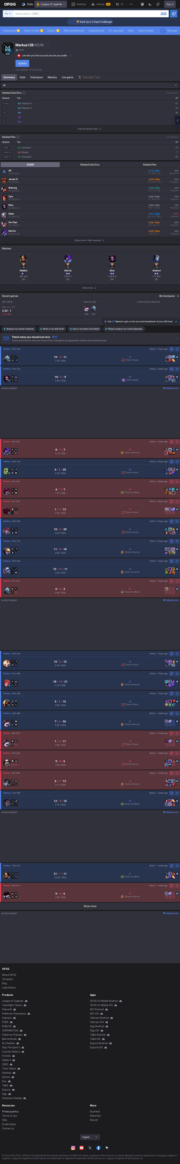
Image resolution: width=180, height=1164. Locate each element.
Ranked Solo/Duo (90, 164)
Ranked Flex (149, 164)
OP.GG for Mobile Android (104, 1001)
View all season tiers (88, 129)
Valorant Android (99, 1017)
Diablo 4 (6, 1060)
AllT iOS (94, 1013)
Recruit (94, 1120)
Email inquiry (9, 1124)
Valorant (7, 1017)
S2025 (30, 164)
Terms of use (9, 1115)
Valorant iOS (97, 1022)
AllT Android (97, 1009)
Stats (131, 30)
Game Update (146, 30)
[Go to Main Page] (10, 4)
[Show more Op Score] (176, 321)
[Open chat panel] (177, 120)
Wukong (12, 188)
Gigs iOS (94, 1030)
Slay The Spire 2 (11, 1047)
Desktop (6, 1072)
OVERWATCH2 (10, 1030)
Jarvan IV (13, 179)
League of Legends (51, 4)
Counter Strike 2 (11, 1051)
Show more (90, 906)
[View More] (131, 4)
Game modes (33, 30)
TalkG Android (97, 1034)
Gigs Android (97, 1026)
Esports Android (99, 1043)
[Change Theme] (150, 4)
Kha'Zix (12, 231)
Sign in (170, 4)
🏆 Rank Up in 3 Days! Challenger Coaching (87, 21)
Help (4, 1120)
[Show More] (142, 4)
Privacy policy (10, 1111)
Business (95, 1111)
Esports (6, 1089)
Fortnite (6, 1055)
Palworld (7, 1009)
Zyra (10, 196)
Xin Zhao (12, 222)
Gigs (4, 1094)
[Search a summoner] (163, 13)
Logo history (9, 987)
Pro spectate (116, 30)
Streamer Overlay (12, 1098)
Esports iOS (96, 1047)
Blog (4, 983)
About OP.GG (9, 974)
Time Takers (9, 1068)
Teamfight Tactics (12, 1005)
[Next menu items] (162, 30)
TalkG (5, 1085)
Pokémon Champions (14, 1013)
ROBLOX (7, 1026)
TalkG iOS (95, 1039)
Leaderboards (96, 30)
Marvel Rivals (9, 1039)
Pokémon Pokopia (12, 1034)
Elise (10, 205)
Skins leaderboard (74, 30)
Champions (11, 30)
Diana (11, 214)
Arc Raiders (8, 1043)
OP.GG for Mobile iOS (101, 1005)
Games (6, 1077)
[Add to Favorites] (47, 45)
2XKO (5, 1064)
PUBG (5, 1022)
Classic (53, 30)
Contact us (8, 1128)
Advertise (95, 1115)
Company (7, 979)
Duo (4, 1081)
